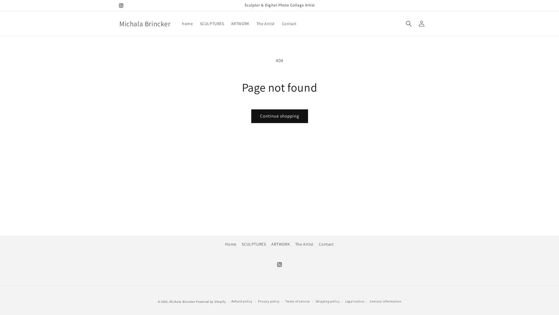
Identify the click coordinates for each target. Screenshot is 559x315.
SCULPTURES (254, 244)
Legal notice (354, 301)
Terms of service (297, 301)
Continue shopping (279, 116)
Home (230, 244)
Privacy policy (269, 301)
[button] (408, 23)
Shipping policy (328, 301)
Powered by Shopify (211, 302)
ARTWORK (280, 244)
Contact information (385, 301)
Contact (326, 244)
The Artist (304, 244)
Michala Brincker (182, 302)
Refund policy (241, 301)
